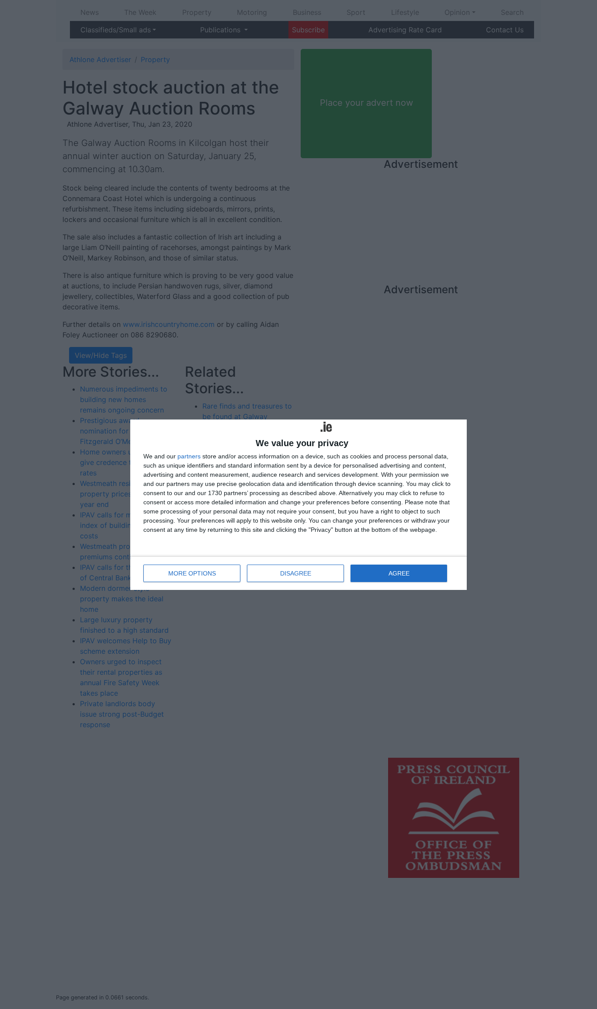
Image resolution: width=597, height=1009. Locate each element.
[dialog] (298, 505)
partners (189, 456)
